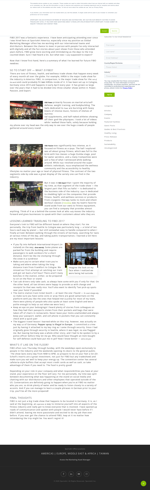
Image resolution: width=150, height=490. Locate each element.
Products (108, 140)
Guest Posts (109, 125)
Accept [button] (104, 31)
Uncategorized (110, 148)
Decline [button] (114, 31)
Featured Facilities (112, 122)
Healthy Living (110, 133)
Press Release (110, 137)
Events (107, 118)
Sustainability (110, 144)
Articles (107, 110)
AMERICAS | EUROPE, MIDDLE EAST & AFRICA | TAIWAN (75, 453)
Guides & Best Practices (114, 129)
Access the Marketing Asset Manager (75, 459)
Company (108, 114)
